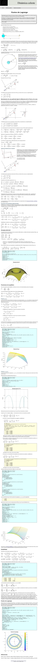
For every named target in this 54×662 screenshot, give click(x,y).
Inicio (3, 7)
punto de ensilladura (9, 546)
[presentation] (8, 45)
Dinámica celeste (9, 7)
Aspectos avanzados (17, 7)
